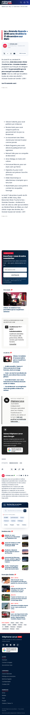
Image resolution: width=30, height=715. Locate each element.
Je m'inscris (15, 275)
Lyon (21, 463)
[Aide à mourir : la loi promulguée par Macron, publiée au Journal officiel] (6, 580)
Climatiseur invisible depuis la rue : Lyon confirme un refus (19, 607)
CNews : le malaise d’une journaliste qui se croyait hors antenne (13, 310)
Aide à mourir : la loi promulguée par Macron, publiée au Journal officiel (19, 581)
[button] (21, 2)
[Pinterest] (25, 476)
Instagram (19, 626)
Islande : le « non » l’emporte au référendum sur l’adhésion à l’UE (12, 537)
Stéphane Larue (13, 44)
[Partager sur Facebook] (7, 53)
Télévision (12, 626)
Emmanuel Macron (14, 463)
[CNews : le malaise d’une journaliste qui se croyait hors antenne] (15, 299)
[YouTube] (21, 476)
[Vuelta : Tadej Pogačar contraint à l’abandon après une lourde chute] (25, 567)
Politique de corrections (8, 676)
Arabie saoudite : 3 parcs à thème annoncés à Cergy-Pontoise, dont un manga (12, 368)
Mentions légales (7, 679)
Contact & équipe (7, 662)
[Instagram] (23, 476)
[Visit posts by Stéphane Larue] (5, 46)
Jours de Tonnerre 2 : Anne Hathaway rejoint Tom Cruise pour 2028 (12, 544)
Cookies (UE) (5, 684)
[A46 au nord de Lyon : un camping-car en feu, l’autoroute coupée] (6, 589)
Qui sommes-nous (7, 665)
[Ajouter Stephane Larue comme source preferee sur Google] (15, 449)
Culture (13, 521)
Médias (4, 624)
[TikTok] (17, 644)
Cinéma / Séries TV (7, 703)
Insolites (13, 595)
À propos (4, 660)
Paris (21, 622)
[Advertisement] (15, 18)
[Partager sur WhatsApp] (11, 53)
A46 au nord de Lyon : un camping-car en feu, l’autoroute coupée (18, 590)
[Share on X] (4, 53)
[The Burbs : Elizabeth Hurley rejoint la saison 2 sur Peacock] (25, 551)
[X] (3, 644)
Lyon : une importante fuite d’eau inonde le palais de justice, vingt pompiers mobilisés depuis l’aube (19, 616)
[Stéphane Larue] (7, 2)
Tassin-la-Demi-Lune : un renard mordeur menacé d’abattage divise (19, 598)
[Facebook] (19, 476)
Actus (22, 517)
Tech (18, 525)
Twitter (9, 624)
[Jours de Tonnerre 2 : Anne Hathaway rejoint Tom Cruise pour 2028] (25, 544)
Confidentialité (6, 681)
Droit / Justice (14, 577)
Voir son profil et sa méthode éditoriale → (18, 419)
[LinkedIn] (27, 476)
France (12, 622)
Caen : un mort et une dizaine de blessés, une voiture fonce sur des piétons (14, 375)
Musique (12, 628)
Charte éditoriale (7, 674)
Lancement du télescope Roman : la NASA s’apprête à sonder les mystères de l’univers (13, 560)
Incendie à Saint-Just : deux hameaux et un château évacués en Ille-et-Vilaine (14, 381)
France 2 (6, 521)
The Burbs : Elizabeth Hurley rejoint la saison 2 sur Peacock (12, 551)
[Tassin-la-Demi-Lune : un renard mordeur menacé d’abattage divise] (6, 597)
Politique (20, 521)
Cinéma (24, 525)
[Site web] (17, 476)
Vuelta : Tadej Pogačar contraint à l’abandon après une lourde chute (12, 567)
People (12, 525)
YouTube (20, 624)
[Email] (14, 53)
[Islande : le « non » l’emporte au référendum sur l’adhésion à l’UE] (25, 537)
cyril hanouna (14, 517)
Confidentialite (7, 282)
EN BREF (6, 517)
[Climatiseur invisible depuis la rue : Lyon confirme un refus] (6, 606)
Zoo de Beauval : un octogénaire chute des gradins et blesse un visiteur (14, 388)
